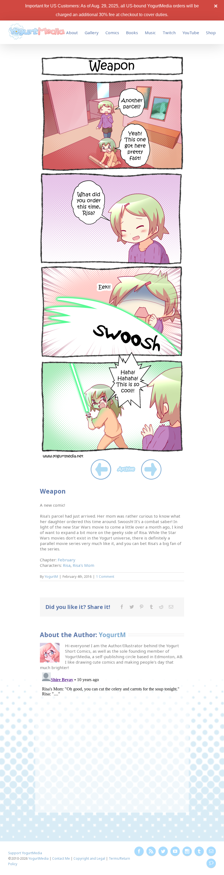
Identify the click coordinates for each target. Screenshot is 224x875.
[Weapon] (112, 57)
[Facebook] (122, 607)
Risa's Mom (83, 565)
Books (132, 32)
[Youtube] (175, 851)
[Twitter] (131, 607)
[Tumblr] (151, 607)
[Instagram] (187, 851)
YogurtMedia (38, 858)
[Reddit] (161, 607)
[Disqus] (112, 738)
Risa (66, 565)
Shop (211, 32)
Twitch (169, 32)
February (66, 559)
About (72, 32)
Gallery (92, 32)
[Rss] (151, 851)
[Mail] (171, 607)
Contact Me (61, 858)
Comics (112, 32)
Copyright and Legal (89, 858)
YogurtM (51, 576)
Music (150, 32)
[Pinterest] (141, 607)
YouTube (190, 32)
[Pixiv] (211, 863)
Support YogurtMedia (25, 853)
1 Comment (105, 576)
